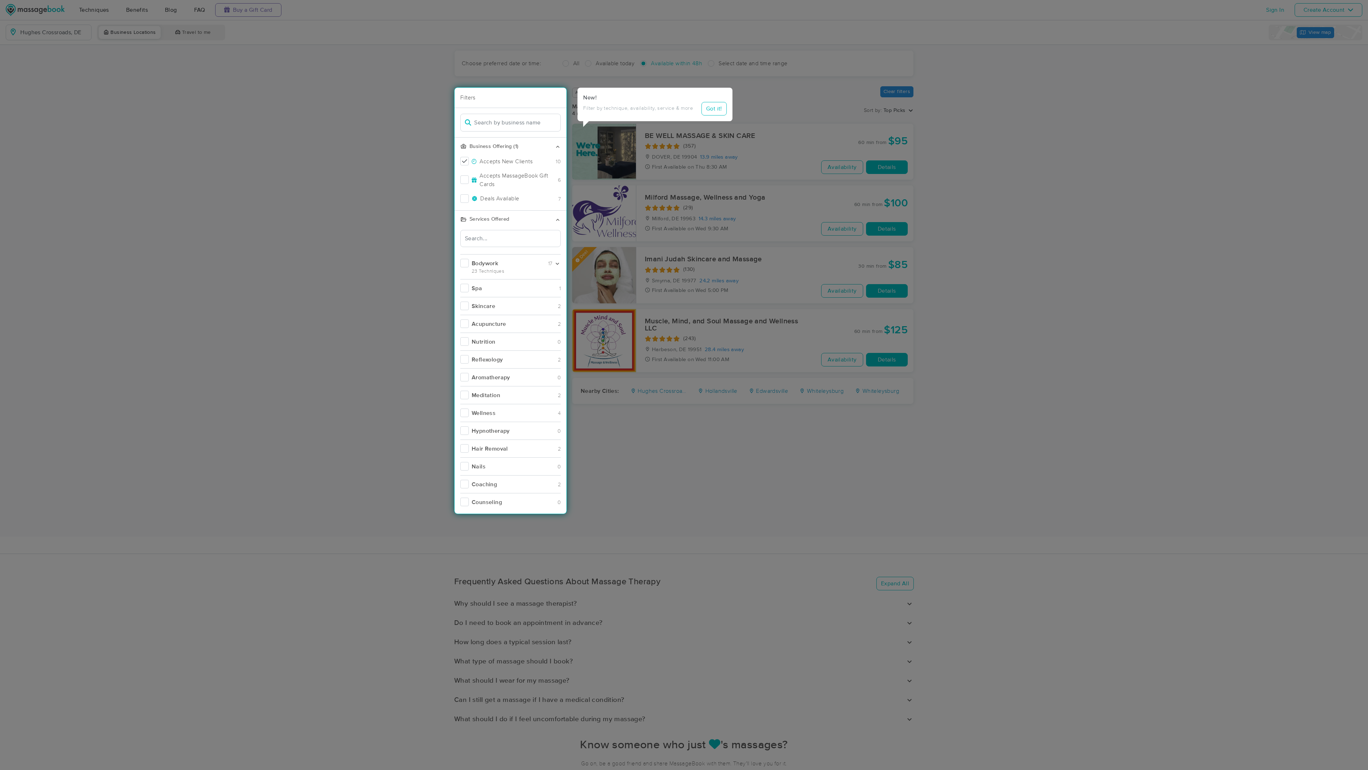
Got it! (714, 109)
